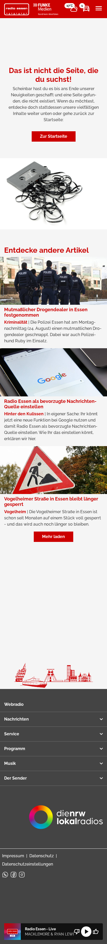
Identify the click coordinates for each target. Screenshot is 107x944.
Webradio (14, 704)
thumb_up (95, 931)
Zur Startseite (53, 136)
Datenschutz (41, 855)
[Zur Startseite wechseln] (16, 9)
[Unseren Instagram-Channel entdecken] (22, 875)
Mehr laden (53, 536)
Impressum (13, 855)
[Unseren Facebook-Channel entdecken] (13, 875)
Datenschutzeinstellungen (27, 864)
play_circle (86, 931)
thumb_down (77, 931)
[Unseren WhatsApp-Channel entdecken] (5, 875)
